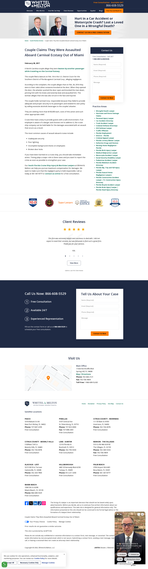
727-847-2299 (36, 427)
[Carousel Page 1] (65, 256)
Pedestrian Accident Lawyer (107, 160)
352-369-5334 (105, 450)
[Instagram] (44, 503)
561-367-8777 (105, 473)
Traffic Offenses (102, 131)
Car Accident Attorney (104, 121)
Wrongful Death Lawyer (105, 111)
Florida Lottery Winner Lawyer (108, 140)
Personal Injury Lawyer (105, 118)
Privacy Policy (101, 404)
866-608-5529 (114, 5)
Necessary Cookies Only (29, 563)
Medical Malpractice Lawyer (107, 153)
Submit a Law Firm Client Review (74, 270)
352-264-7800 (36, 473)
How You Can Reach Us (113, 11)
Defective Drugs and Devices (107, 143)
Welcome (30, 11)
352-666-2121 (88, 377)
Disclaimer (91, 404)
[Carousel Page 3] (74, 256)
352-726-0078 (105, 427)
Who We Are (40, 11)
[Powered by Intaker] (133, 565)
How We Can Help (54, 11)
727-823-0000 (71, 427)
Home (26, 41)
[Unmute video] (117, 514)
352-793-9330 (71, 450)
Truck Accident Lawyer (104, 123)
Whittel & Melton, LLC (47, 548)
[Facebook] (27, 503)
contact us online (52, 173)
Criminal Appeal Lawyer (105, 138)
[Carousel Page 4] (78, 256)
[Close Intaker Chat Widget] (142, 514)
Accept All (10, 563)
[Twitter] (31, 503)
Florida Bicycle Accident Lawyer (108, 185)
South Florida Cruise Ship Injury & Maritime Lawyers (51, 165)
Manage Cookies (65, 522)
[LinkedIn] (35, 503)
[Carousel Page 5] (82, 256)
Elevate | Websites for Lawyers (108, 548)
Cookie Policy (52, 522)
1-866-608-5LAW (91, 382)
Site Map (111, 404)
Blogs (101, 11)
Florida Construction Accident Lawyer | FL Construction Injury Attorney (108, 179)
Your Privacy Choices (37, 522)
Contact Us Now (106, 98)
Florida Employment (104, 133)
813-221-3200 (71, 473)
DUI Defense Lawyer (104, 128)
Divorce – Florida (102, 136)
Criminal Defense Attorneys (106, 126)
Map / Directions (83, 374)
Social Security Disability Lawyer (108, 158)
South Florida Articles (36, 41)
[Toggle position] (138, 514)
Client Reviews (68, 11)
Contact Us (119, 404)
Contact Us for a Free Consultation (93, 32)
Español (92, 11)
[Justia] (39, 503)
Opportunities (82, 11)
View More (74, 263)
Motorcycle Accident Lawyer (107, 155)
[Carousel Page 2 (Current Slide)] (70, 256)
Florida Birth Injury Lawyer (106, 150)
